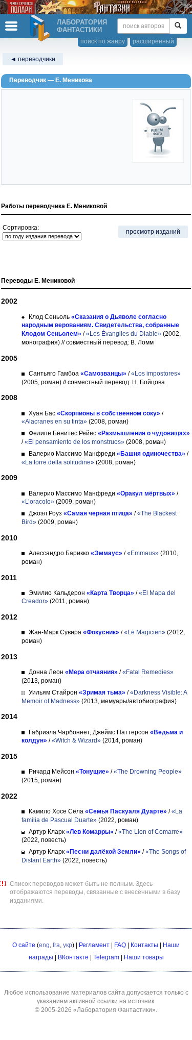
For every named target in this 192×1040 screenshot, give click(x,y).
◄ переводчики (32, 59)
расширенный (153, 41)
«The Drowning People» (148, 771)
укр (67, 945)
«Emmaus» (143, 553)
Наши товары (144, 957)
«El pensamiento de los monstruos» (74, 441)
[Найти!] (178, 26)
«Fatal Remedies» (148, 672)
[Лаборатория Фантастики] (41, 28)
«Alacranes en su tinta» (54, 421)
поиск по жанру (102, 41)
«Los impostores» (156, 373)
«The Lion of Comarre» (150, 831)
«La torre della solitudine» (58, 462)
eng (44, 945)
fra (56, 945)
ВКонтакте (73, 957)
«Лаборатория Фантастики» (114, 1009)
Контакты (144, 945)
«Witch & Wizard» (76, 740)
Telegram (106, 957)
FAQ (120, 945)
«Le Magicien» (144, 632)
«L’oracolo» (38, 501)
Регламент (94, 945)
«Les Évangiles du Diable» (123, 333)
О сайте (23, 945)
